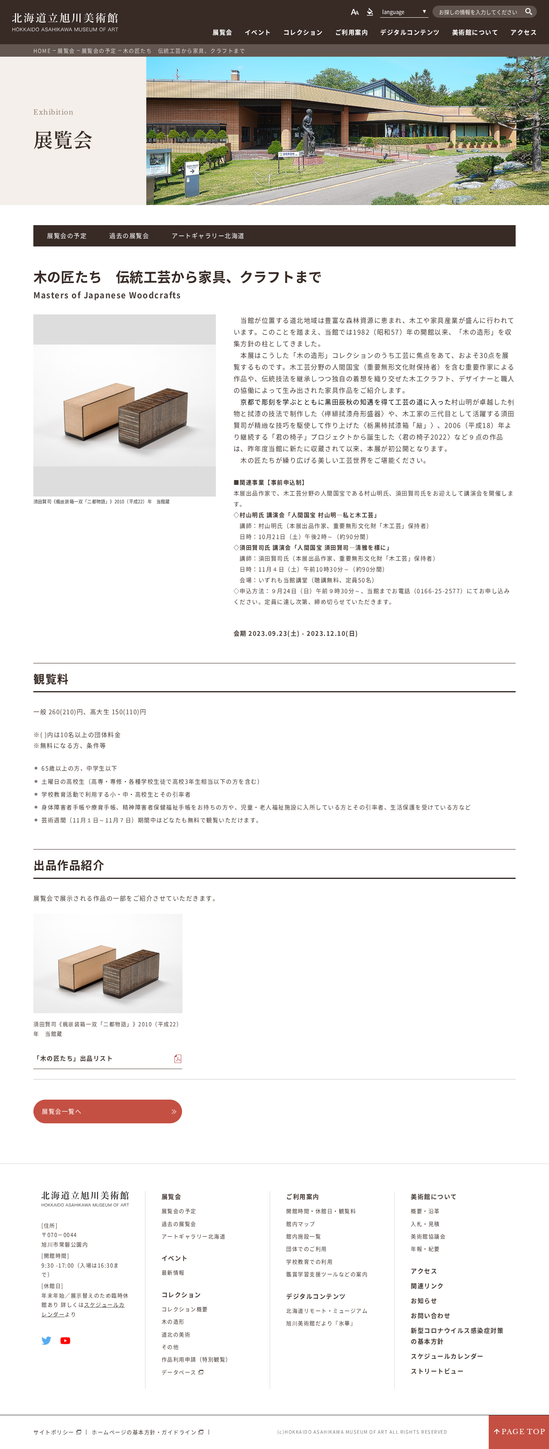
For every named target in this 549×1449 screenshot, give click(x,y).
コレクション (303, 32)
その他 (170, 1346)
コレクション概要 (185, 1309)
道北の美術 (176, 1334)
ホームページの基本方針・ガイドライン (144, 1432)
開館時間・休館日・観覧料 (321, 1211)
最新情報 (173, 1272)
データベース (179, 1372)
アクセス (523, 32)
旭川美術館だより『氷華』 (321, 1323)
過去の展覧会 (129, 235)
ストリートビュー (437, 1371)
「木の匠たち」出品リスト (73, 1058)
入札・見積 (425, 1223)
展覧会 (223, 32)
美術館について (475, 32)
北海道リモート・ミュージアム (327, 1310)
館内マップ (300, 1223)
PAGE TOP (523, 1432)
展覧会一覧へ (62, 1111)
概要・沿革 (425, 1211)
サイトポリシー (53, 1432)
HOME (42, 50)
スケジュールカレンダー (447, 1356)
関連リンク (427, 1285)
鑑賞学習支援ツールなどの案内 (327, 1274)
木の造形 (173, 1321)
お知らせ (424, 1300)
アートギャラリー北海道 (208, 235)
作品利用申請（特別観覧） (196, 1359)
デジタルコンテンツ (410, 32)
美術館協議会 (428, 1236)
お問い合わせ (431, 1315)
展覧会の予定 (99, 50)
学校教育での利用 (309, 1261)
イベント (258, 32)
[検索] (528, 11)
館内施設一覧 (303, 1236)
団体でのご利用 (306, 1248)
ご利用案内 (352, 32)
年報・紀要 (425, 1248)
